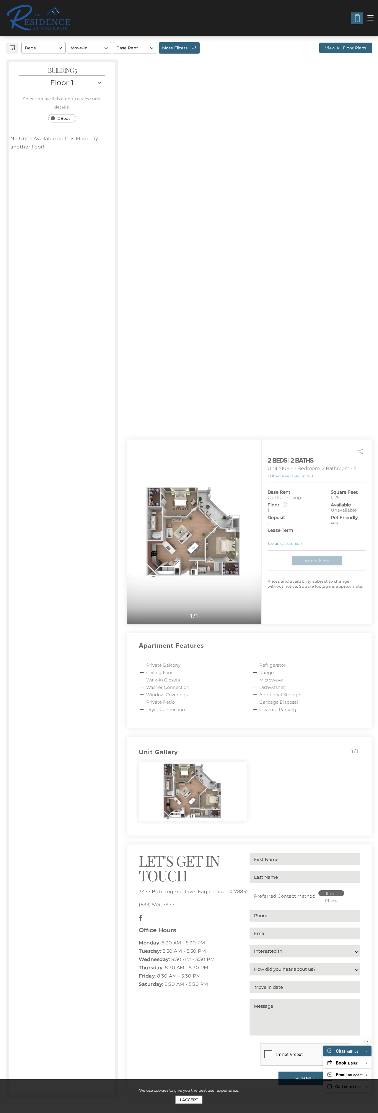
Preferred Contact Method (284, 896)
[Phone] (357, 18)
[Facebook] (141, 918)
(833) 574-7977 (156, 904)
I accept (189, 1099)
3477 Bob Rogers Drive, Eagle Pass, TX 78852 (194, 891)
